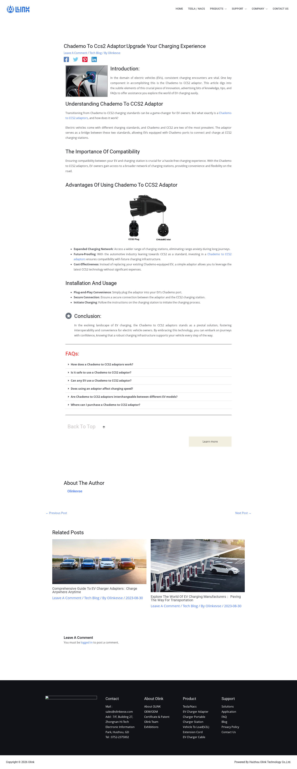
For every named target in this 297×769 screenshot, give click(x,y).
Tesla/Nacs (190, 706)
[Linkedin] (94, 60)
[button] (148, 364)
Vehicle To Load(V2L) (196, 727)
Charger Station (193, 722)
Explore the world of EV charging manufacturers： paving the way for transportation (196, 598)
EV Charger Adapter (195, 712)
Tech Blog (96, 53)
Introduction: (125, 69)
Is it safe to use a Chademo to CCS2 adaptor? (101, 372)
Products (216, 8)
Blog (224, 722)
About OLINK (152, 706)
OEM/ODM (151, 712)
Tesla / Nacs (196, 8)
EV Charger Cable (194, 737)
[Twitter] (75, 60)
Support (237, 8)
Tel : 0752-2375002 (117, 737)
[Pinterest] (84, 60)
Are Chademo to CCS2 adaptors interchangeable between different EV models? (124, 397)
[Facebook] (66, 60)
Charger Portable (194, 717)
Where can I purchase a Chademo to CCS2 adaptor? (105, 405)
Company (258, 8)
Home (179, 8)
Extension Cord (193, 732)
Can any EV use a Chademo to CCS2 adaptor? (101, 380)
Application (229, 712)
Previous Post (56, 513)
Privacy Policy (230, 727)
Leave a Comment (75, 53)
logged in (87, 642)
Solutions (228, 706)
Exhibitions (151, 727)
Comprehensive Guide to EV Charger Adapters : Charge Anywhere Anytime (94, 590)
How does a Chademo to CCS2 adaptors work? (102, 364)
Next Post (243, 513)
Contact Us (280, 8)
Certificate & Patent (156, 717)
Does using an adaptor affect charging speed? (102, 389)
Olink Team (151, 722)
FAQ (224, 717)
